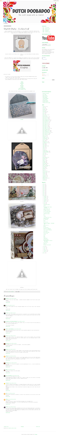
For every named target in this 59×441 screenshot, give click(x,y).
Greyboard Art (45, 141)
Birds (44, 220)
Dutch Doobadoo (44, 57)
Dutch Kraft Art (45, 123)
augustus (45, 201)
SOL (43, 169)
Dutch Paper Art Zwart (46, 128)
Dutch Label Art (45, 124)
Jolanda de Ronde (45, 152)
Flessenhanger (45, 138)
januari (45, 251)
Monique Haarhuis (45, 101)
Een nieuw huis (46, 227)
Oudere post (38, 426)
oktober (45, 198)
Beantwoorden (8, 302)
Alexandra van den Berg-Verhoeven (11, 321)
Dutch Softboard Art (46, 131)
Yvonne (44, 180)
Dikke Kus (45, 243)
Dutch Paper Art (45, 127)
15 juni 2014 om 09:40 (12, 298)
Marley (44, 159)
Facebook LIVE (45, 137)
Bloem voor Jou (46, 225)
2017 (44, 191)
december (45, 196)
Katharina (7, 343)
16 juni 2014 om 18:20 (11, 393)
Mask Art (44, 160)
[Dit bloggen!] (16, 291)
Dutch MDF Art (45, 125)
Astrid (44, 108)
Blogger (36, 434)
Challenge (44, 111)
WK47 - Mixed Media (46, 27)
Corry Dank (44, 94)
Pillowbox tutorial (47, 210)
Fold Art (44, 139)
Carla (44, 110)
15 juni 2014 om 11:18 (10, 305)
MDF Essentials (45, 157)
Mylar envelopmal (45, 165)
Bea (6, 305)
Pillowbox (44, 166)
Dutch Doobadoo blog (22, 89)
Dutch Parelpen (45, 129)
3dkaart (7, 399)
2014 (44, 195)
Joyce (22, 84)
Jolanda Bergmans (45, 98)
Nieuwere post (6, 426)
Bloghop (44, 109)
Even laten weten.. (47, 232)
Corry (44, 112)
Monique (22, 87)
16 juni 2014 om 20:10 (12, 399)
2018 (44, 190)
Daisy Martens (45, 95)
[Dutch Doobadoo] (42, 58)
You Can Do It (46, 242)
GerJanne (7, 383)
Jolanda (22, 82)
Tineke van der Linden (46, 102)
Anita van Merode (8, 375)
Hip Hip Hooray (46, 239)
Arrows (45, 234)
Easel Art (44, 135)
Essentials (44, 136)
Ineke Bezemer (45, 97)
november (45, 197)
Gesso (44, 140)
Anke (43, 107)
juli (44, 202)
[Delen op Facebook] (18, 291)
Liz (43, 156)
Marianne (21, 85)
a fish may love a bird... (48, 217)
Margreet (7, 298)
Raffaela (21, 83)
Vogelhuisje (45, 238)
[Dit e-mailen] (15, 291)
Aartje (7, 335)
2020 (44, 187)
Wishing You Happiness (47, 228)
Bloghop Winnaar (46, 218)
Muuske (7, 349)
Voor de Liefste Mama (47, 211)
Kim (22, 184)
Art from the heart (47, 212)
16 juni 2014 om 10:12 (11, 369)
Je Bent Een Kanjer (47, 204)
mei (44, 246)
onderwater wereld (46, 213)
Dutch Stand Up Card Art (47, 132)
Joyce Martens (45, 99)
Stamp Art (44, 170)
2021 (44, 186)
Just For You (46, 233)
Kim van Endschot (22, 88)
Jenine (22, 81)
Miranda (22, 86)
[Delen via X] (17, 291)
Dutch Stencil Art (46, 133)
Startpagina (6, 23)
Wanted (45, 226)
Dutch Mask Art (45, 126)
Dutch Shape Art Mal (46, 130)
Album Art (44, 106)
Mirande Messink (45, 100)
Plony (44, 167)
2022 (44, 185)
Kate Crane (44, 154)
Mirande (44, 162)
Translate (49, 45)
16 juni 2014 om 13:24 (12, 383)
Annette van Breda (46, 93)
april (45, 247)
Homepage (22, 426)
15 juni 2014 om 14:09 (20, 321)
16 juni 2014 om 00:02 (12, 343)
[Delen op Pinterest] (19, 291)
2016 (44, 192)
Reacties (44, 75)
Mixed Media (45, 163)
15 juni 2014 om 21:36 (11, 335)
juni (44, 203)
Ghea (6, 369)
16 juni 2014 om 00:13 (11, 349)
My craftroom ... (46, 219)
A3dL (6, 393)
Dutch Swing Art (45, 134)
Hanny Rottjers (45, 96)
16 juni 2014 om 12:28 (15, 375)
